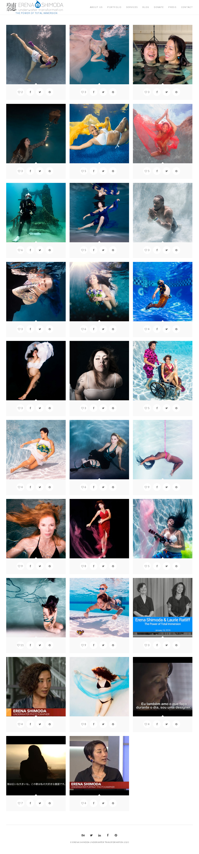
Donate (159, 7)
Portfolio (114, 7)
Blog (145, 7)
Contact (187, 7)
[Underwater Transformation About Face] (36, 6)
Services (132, 7)
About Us (96, 7)
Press (172, 7)
